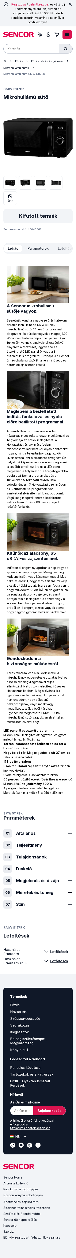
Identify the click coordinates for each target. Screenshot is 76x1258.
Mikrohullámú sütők (16, 68)
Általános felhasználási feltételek (26, 1208)
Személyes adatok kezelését (30, 1128)
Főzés (19, 61)
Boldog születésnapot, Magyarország (28, 1041)
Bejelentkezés (49, 1111)
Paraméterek (38, 248)
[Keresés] (65, 48)
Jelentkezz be (38, 4)
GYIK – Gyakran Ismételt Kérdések (30, 1083)
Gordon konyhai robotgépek (23, 1195)
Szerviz (8, 1231)
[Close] (70, 4)
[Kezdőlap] (5, 61)
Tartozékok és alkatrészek (31, 1074)
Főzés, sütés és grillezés (47, 61)
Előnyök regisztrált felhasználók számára (32, 1237)
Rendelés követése (25, 1067)
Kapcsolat (10, 1225)
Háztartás (18, 1012)
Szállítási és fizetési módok (22, 1214)
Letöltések (59, 952)
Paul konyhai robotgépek (20, 1189)
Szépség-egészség (25, 1018)
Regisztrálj (18, 4)
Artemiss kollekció (15, 1183)
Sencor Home (12, 1177)
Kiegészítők (19, 1032)
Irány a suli (19, 1050)
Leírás (13, 248)
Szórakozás (19, 1025)
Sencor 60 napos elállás (20, 1219)
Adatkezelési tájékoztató (21, 1202)
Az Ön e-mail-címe (25, 1102)
